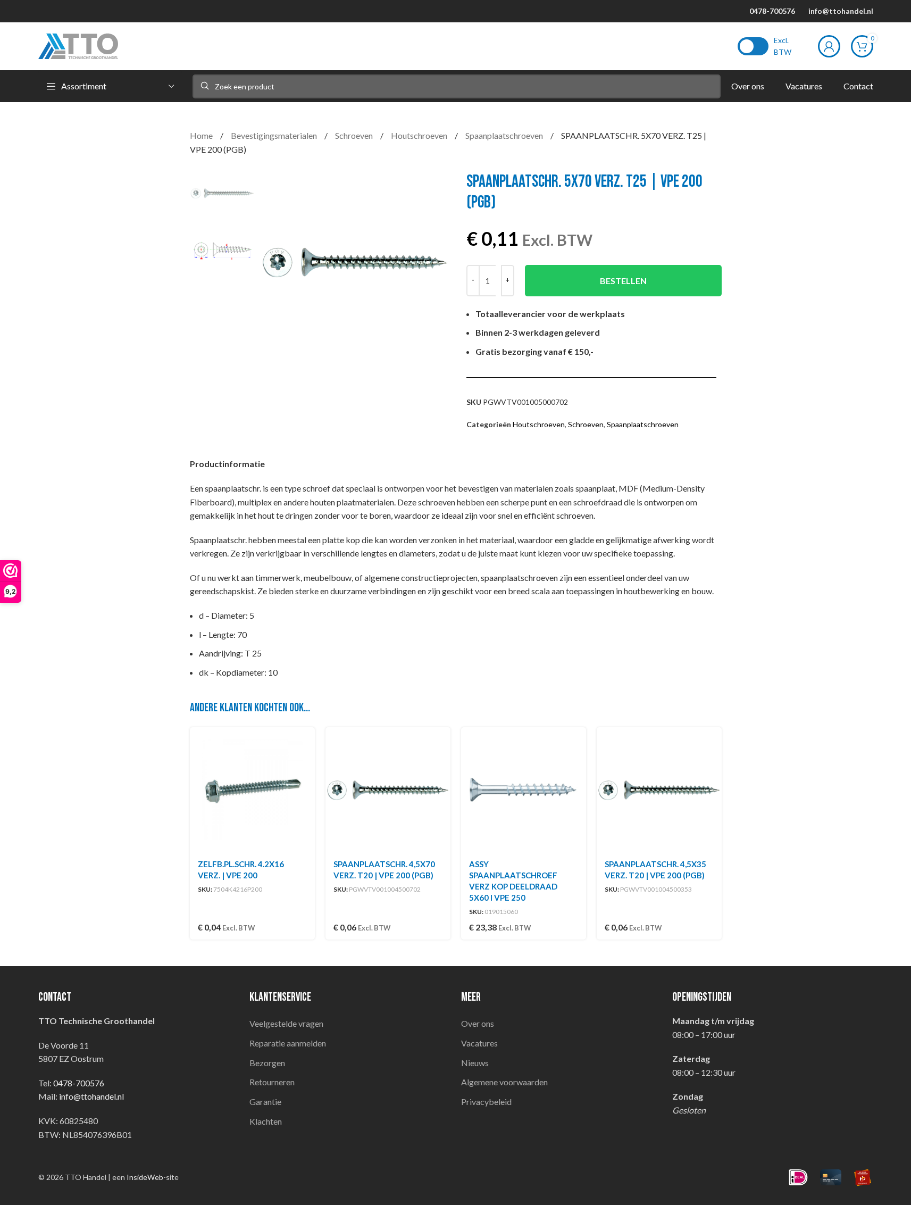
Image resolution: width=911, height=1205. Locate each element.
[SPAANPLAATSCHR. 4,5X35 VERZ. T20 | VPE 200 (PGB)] (659, 789)
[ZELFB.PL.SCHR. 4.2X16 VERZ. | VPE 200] (252, 789)
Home (202, 135)
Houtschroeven (420, 135)
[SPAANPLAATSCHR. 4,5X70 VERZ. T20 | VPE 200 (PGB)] (387, 789)
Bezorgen (267, 1063)
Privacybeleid (486, 1101)
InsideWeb (145, 1177)
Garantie (265, 1101)
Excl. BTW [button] (782, 46)
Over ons (477, 1023)
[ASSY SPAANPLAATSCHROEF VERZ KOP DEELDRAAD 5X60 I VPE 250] (523, 789)
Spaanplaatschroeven (505, 135)
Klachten (265, 1121)
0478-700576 (772, 10)
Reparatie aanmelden (287, 1043)
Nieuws (475, 1063)
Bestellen (623, 281)
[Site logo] (78, 45)
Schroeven (354, 135)
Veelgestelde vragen (286, 1023)
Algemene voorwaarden (504, 1082)
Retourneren (272, 1082)
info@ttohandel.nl (840, 10)
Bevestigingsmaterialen (275, 135)
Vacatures (479, 1043)
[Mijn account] (829, 46)
